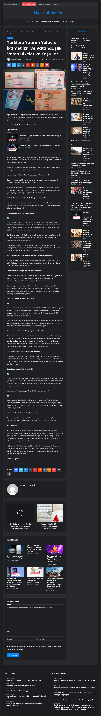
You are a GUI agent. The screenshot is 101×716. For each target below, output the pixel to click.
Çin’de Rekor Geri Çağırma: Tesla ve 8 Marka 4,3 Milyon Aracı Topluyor (35, 548)
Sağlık (50, 22)
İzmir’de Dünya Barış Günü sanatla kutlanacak (88, 117)
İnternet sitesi (40, 639)
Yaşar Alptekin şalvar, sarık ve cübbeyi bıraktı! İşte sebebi (82, 92)
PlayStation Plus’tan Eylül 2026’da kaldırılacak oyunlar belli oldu (53, 559)
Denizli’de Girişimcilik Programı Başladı (87, 131)
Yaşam (65, 22)
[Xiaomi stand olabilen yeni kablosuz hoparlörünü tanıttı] (35, 572)
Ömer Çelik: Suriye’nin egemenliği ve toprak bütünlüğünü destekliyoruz (88, 70)
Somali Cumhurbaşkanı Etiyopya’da (47, 4)
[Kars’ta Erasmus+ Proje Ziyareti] (76, 233)
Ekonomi (44, 22)
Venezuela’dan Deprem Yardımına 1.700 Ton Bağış (80, 39)
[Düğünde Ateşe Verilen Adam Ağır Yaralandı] (76, 244)
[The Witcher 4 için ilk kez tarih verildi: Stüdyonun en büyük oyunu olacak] (12, 138)
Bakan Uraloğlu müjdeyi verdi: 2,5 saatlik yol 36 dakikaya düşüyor (81, 173)
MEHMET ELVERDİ (16, 59)
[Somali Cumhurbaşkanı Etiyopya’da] (76, 56)
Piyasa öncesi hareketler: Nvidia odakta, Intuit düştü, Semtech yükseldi (81, 84)
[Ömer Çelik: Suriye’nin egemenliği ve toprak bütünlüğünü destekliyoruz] (76, 67)
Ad (8, 631)
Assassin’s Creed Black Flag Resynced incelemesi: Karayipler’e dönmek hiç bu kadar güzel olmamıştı (54, 583)
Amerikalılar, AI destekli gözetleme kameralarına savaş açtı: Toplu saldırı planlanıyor (14, 582)
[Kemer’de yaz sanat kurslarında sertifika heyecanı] (76, 190)
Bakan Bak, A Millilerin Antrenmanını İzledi (79, 47)
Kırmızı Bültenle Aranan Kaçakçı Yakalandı (87, 259)
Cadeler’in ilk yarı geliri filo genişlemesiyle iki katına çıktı (81, 182)
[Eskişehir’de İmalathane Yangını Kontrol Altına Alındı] (76, 151)
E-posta (10, 639)
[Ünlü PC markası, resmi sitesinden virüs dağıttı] (15, 549)
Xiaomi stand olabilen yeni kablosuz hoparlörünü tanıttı (35, 580)
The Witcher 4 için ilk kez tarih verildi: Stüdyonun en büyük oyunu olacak (88, 218)
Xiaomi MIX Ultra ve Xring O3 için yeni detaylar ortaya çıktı (40, 145)
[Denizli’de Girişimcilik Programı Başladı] (76, 130)
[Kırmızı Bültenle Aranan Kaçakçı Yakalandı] (76, 257)
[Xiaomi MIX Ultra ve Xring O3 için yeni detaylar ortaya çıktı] (12, 147)
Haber (37, 22)
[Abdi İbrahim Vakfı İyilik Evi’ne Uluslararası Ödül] (76, 101)
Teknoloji (57, 22)
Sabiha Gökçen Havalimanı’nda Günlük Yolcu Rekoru (82, 165)
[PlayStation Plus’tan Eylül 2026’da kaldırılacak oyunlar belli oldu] (54, 549)
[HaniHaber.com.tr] (50, 12)
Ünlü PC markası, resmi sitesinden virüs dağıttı (15, 557)
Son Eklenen (82, 31)
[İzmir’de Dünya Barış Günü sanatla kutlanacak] (76, 117)
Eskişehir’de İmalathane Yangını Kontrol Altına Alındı (88, 152)
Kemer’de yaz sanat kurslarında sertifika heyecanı (88, 192)
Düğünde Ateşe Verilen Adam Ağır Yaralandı (88, 244)
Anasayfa (30, 22)
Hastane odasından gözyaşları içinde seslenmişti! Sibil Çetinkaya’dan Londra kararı (82, 205)
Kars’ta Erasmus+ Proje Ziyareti (88, 232)
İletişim (71, 22)
